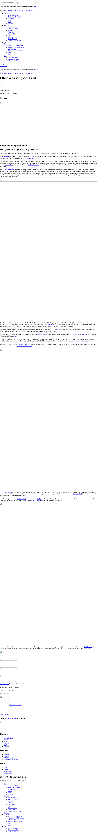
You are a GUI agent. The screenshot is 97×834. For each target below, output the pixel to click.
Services (6, 25)
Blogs (9, 54)
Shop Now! (36, 6)
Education (7, 44)
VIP (9, 35)
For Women (11, 27)
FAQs (5, 745)
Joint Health (11, 34)
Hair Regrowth (12, 37)
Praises (10, 20)
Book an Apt (7, 771)
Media (9, 22)
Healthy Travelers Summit (15, 51)
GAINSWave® (12, 39)
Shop (5, 56)
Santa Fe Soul (12, 18)
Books (9, 52)
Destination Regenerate (15, 17)
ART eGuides (12, 49)
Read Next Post (5, 714)
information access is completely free (79, 341)
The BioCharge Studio (14, 40)
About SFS (7, 740)
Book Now (3, 66)
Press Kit (10, 23)
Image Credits (8, 773)
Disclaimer (7, 746)
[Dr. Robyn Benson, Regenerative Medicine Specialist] (16, 10)
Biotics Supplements (14, 57)
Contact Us (7, 769)
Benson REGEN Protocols (16, 47)
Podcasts (6, 42)
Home (5, 13)
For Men (10, 30)
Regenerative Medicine (7, 492)
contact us (34, 500)
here (15, 336)
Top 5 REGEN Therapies (15, 45)
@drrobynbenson (10, 718)
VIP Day (10, 32)
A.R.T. (39, 499)
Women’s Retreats (13, 28)
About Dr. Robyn (13, 15)
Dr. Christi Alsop (75, 334)
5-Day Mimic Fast (13, 61)
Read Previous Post (16, 705)
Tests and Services (13, 59)
